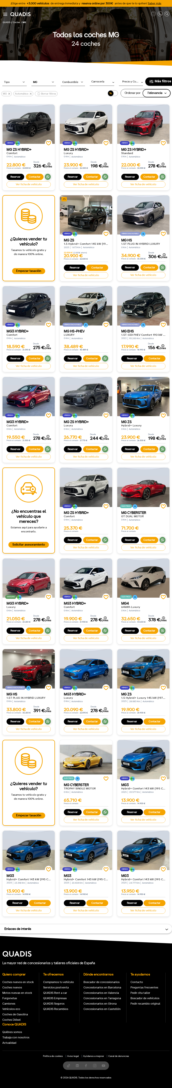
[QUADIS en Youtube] (103, 1065)
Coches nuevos (12, 987)
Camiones (8, 1003)
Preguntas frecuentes (144, 987)
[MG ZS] (143, 396)
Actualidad (9, 1042)
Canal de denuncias (118, 1056)
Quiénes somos (12, 1032)
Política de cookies (53, 1056)
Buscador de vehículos (145, 998)
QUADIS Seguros (53, 1003)
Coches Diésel (11, 1019)
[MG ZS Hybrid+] (29, 124)
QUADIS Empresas (55, 998)
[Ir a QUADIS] (79, 14)
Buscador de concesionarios (101, 982)
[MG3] (143, 759)
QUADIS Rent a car (55, 992)
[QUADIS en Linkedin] (77, 1065)
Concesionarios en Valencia (101, 992)
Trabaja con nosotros (15, 1037)
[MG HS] (143, 214)
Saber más (154, 3)
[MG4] (143, 578)
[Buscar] (166, 14)
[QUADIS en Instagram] (95, 1065)
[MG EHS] (143, 305)
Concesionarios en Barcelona (102, 987)
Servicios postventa (56, 987)
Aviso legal (73, 1056)
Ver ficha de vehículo (29, 184)
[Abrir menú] (5, 14)
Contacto (137, 982)
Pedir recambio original (145, 1003)
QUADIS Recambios (55, 1009)
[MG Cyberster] (143, 487)
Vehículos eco (11, 1009)
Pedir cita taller (140, 992)
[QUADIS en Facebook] (86, 1065)
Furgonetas (9, 998)
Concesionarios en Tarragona (102, 998)
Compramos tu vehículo (58, 982)
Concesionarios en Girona (100, 1003)
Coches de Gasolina (15, 1014)
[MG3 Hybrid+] (29, 305)
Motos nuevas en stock (17, 992)
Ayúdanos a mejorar (93, 1056)
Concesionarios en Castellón (102, 1009)
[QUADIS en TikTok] (68, 1065)
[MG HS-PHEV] (86, 305)
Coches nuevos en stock (18, 982)
